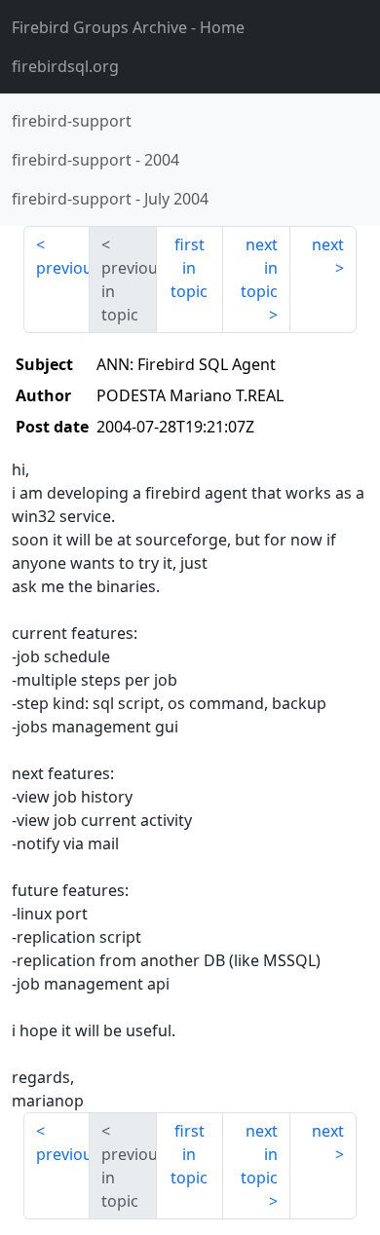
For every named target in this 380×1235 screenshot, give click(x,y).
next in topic (259, 268)
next (328, 244)
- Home (128, 27)
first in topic (189, 268)
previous (63, 268)
